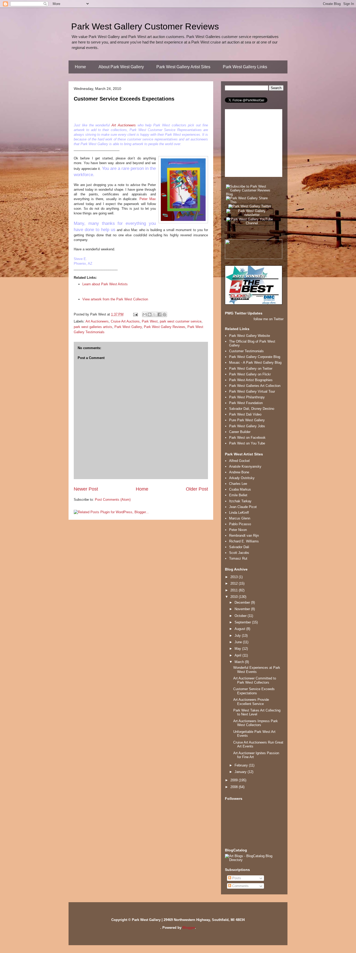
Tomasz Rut (238, 558)
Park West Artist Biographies (251, 380)
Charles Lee (238, 484)
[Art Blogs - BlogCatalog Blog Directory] (254, 860)
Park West (150, 321)
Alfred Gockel (239, 461)
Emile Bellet (238, 495)
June (239, 642)
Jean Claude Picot (243, 507)
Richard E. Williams (244, 541)
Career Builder (239, 432)
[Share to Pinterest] (164, 314)
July (238, 636)
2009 (234, 780)
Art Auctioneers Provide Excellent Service (251, 702)
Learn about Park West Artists (105, 284)
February (242, 765)
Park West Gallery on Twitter (250, 368)
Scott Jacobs (239, 553)
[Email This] (144, 314)
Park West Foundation (246, 403)
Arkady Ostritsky (242, 478)
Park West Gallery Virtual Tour (252, 391)
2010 (234, 597)
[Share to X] (154, 314)
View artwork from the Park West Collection (115, 299)
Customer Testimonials (246, 351)
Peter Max (147, 199)
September (243, 622)
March (240, 662)
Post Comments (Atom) (113, 500)
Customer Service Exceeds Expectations (124, 99)
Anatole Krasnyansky (245, 466)
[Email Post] (135, 314)
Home (80, 67)
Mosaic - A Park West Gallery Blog (255, 362)
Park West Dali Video (245, 414)
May (238, 649)
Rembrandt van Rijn (244, 535)
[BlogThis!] (149, 314)
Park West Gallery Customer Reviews (145, 26)
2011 (234, 590)
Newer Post (86, 489)
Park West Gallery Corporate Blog (254, 357)
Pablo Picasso (240, 524)
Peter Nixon (238, 530)
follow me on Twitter (269, 319)
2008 (234, 787)
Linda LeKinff (239, 513)
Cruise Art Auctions (125, 321)
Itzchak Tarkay (240, 501)
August (240, 629)
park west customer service (180, 321)
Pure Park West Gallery (247, 420)
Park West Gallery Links (245, 67)
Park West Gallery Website (249, 336)
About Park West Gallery (121, 67)
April (238, 655)
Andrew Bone (239, 472)
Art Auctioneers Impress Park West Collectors (255, 723)
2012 (234, 583)
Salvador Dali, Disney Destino (251, 409)
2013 (234, 577)
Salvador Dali (239, 547)
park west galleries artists (93, 327)
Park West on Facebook (247, 438)
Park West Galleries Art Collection (254, 386)
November (243, 609)
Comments (240, 886)
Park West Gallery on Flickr (250, 374)
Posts (236, 878)
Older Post (197, 489)
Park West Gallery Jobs (247, 426)
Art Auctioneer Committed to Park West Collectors (254, 680)
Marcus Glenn (239, 518)
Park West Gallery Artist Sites (183, 67)
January (241, 772)
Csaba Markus (240, 489)
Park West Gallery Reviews (164, 327)
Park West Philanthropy (247, 397)
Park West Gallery (128, 327)
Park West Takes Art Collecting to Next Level (256, 712)
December (243, 602)
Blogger (188, 928)
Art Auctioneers (124, 125)
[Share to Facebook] (159, 314)
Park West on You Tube (247, 443)
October (241, 616)
